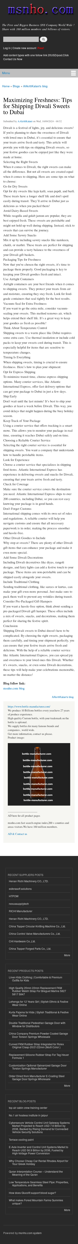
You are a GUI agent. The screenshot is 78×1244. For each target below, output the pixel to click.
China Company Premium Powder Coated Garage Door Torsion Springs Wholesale (38, 1035)
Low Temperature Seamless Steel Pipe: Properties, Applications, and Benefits (39, 1183)
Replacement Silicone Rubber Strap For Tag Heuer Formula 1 (39, 1056)
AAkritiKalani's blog (35, 86)
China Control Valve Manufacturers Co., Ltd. (34, 933)
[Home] (39, 10)
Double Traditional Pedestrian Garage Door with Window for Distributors (37, 1024)
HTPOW (13, 896)
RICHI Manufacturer (20, 911)
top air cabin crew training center (28, 1107)
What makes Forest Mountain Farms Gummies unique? (36, 1201)
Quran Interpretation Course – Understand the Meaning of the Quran (36, 1173)
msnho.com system (30, 1233)
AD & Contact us (17, 834)
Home (6, 86)
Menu (6, 73)
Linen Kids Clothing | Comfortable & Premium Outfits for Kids (35, 978)
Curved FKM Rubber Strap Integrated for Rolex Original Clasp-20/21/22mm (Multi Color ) (36, 1045)
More (67, 955)
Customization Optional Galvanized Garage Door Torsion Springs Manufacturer (38, 1066)
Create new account (25, 48)
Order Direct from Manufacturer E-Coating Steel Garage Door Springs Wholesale (37, 1077)
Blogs (16, 86)
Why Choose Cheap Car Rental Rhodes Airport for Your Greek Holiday (38, 1162)
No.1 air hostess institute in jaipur (28, 1115)
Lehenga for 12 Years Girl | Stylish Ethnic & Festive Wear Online (38, 1003)
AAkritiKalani (25, 121)
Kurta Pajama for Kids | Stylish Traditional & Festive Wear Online (39, 1013)
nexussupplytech (19, 903)
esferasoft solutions (20, 888)
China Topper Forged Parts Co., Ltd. (30, 948)
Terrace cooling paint (21, 1139)
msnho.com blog (13, 688)
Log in (7, 48)
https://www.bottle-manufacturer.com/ (29, 706)
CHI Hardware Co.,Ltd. (22, 941)
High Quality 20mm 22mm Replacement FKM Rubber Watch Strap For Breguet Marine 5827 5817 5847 (37, 991)
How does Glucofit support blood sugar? (32, 1193)
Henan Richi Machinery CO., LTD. (29, 881)
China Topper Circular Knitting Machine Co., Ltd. (37, 926)
